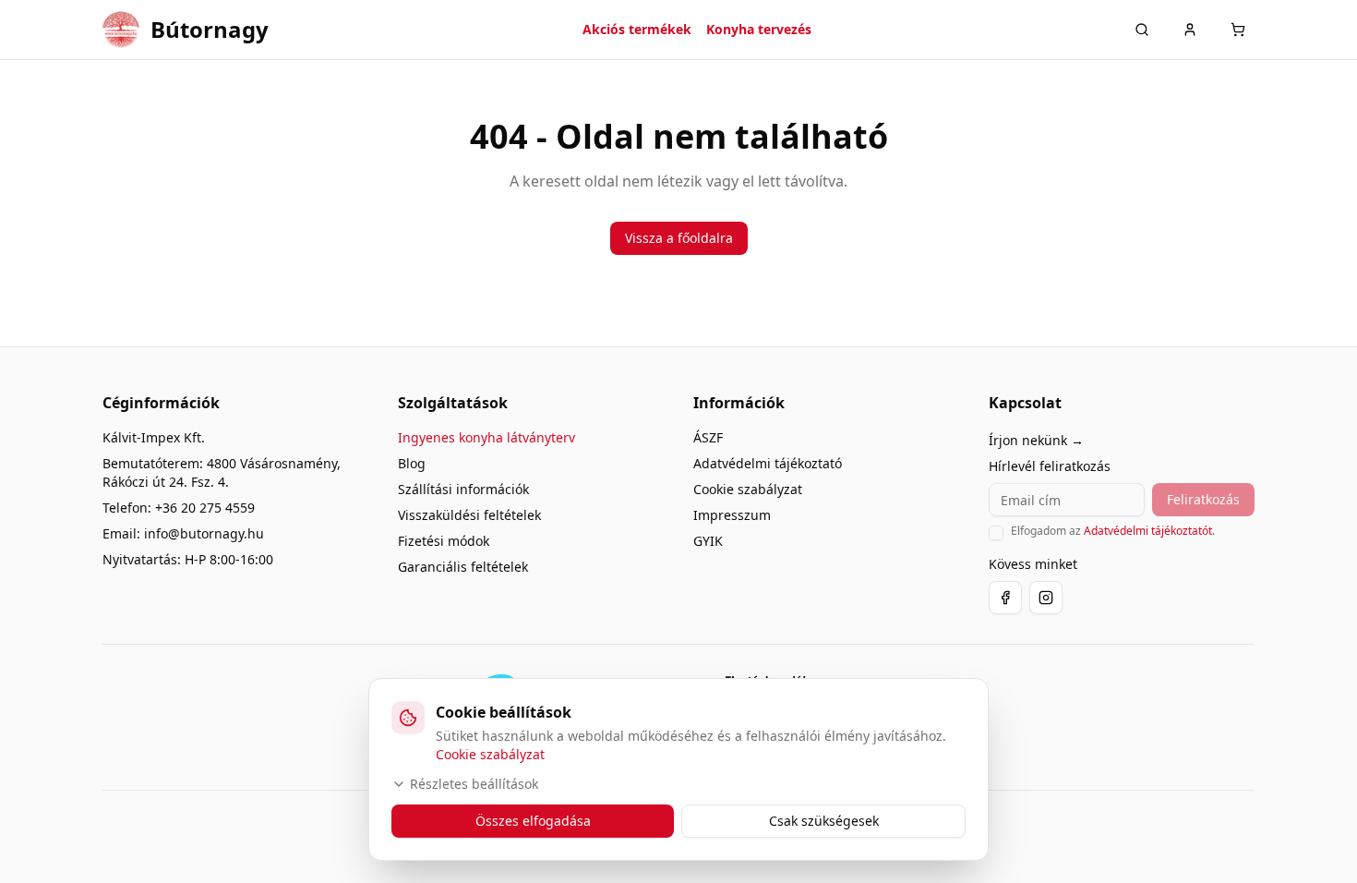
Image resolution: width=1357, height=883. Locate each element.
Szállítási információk (463, 489)
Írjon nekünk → (1036, 440)
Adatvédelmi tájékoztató (767, 463)
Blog (412, 463)
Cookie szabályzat (747, 489)
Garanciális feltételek (463, 566)
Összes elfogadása (533, 820)
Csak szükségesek (824, 820)
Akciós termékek (636, 29)
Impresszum (732, 515)
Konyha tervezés (758, 29)
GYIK (708, 541)
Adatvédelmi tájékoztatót (1148, 530)
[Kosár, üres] (1238, 29)
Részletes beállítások (474, 783)
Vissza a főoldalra (679, 238)
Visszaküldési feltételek (469, 515)
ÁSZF (708, 437)
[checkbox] (996, 533)
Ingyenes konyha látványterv (486, 437)
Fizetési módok (443, 541)
